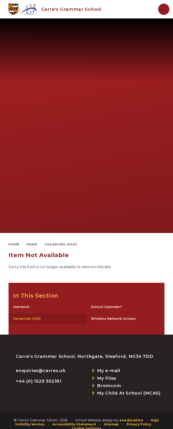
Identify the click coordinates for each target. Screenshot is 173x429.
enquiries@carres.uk (41, 370)
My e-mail (108, 370)
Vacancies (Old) (61, 244)
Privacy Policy (139, 424)
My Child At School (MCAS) (129, 393)
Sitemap (111, 424)
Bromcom (109, 385)
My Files (106, 378)
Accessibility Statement (74, 424)
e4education (131, 420)
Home (14, 244)
